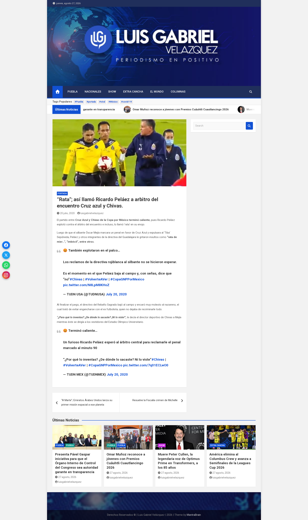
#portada (91, 102)
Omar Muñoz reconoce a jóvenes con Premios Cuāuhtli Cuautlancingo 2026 (126, 461)
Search (249, 126)
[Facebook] (6, 245)
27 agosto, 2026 (67, 477)
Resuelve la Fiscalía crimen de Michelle (155, 400)
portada (62, 193)
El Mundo (157, 91)
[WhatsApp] (6, 265)
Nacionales (93, 91)
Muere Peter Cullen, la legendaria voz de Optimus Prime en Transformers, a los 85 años (179, 461)
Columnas (178, 91)
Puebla (73, 91)
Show (112, 91)
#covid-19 (126, 102)
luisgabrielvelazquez (92, 213)
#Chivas (76, 279)
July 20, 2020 (116, 294)
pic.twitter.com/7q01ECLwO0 (145, 365)
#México (113, 102)
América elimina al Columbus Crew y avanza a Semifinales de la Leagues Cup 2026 (230, 461)
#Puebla (79, 102)
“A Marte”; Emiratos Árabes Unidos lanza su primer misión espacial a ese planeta (86, 402)
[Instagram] (6, 275)
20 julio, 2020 (67, 213)
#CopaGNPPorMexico (127, 279)
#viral (102, 102)
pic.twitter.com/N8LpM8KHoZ (86, 285)
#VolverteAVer (96, 279)
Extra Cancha (133, 91)
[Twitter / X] (6, 255)
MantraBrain (194, 514)
